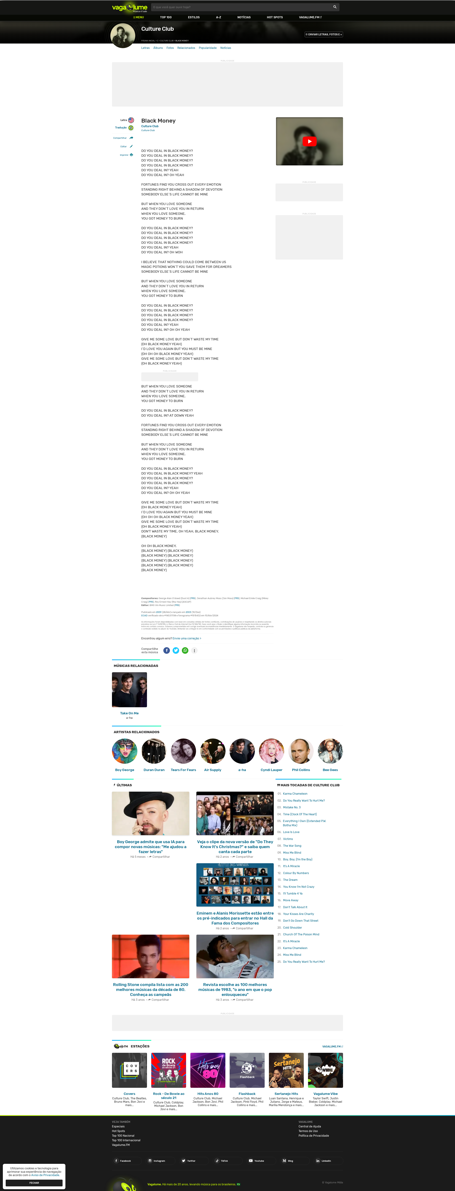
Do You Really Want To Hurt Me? (304, 800)
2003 (188, 612)
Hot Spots (275, 17)
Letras (145, 48)
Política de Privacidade (314, 1135)
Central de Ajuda (310, 1126)
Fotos (170, 48)
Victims (288, 839)
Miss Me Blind (292, 852)
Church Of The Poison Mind (301, 934)
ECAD (144, 615)
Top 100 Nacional (123, 1135)
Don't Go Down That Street (300, 920)
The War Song (292, 845)
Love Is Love (291, 832)
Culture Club (157, 28)
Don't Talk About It (295, 907)
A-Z (218, 17)
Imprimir (124, 155)
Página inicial (148, 41)
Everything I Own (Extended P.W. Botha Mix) (304, 823)
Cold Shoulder (292, 927)
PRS (193, 598)
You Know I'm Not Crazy (298, 886)
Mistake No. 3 (292, 807)
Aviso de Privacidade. (45, 1175)
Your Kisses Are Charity (298, 914)
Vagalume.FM (309, 17)
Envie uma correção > (187, 638)
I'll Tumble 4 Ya (293, 893)
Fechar (34, 1183)
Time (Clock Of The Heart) (300, 814)
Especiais (118, 1126)
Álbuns (158, 48)
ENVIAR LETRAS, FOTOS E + (325, 34)
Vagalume (130, 7)
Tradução (121, 127)
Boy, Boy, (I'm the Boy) (297, 859)
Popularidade (208, 48)
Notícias (244, 17)
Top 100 (166, 17)
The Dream (290, 880)
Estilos (194, 17)
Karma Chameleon (295, 793)
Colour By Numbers (296, 873)
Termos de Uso (308, 1131)
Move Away (290, 900)
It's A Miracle (291, 866)
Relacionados (186, 48)
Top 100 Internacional (126, 1140)
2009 (159, 612)
